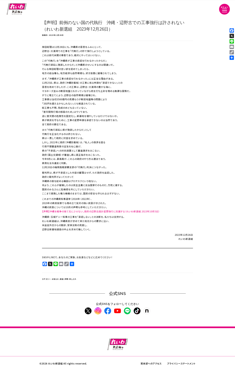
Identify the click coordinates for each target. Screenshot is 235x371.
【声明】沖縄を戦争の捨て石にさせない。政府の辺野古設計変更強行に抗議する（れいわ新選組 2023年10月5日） (101, 211)
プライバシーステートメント (181, 363)
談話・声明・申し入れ (68, 279)
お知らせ (55, 279)
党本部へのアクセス (151, 363)
